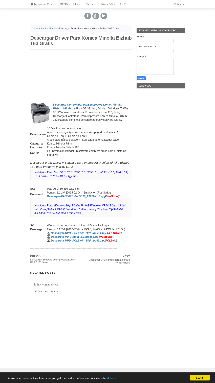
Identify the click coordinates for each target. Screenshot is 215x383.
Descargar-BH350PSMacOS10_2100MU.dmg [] (83, 196)
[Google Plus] (95, 15)
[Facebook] (87, 15)
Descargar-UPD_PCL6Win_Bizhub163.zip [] (86, 233)
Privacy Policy (108, 4)
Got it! (200, 378)
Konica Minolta (49, 28)
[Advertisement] (81, 75)
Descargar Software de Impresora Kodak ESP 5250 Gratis (52, 261)
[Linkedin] (103, 15)
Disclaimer (91, 4)
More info (112, 378)
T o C (122, 4)
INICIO (64, 4)
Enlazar (178, 4)
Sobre (76, 4)
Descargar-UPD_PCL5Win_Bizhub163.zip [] (84, 240)
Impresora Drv (42, 4)
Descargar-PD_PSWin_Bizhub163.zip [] (82, 236)
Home (35, 28)
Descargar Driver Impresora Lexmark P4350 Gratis (109, 261)
